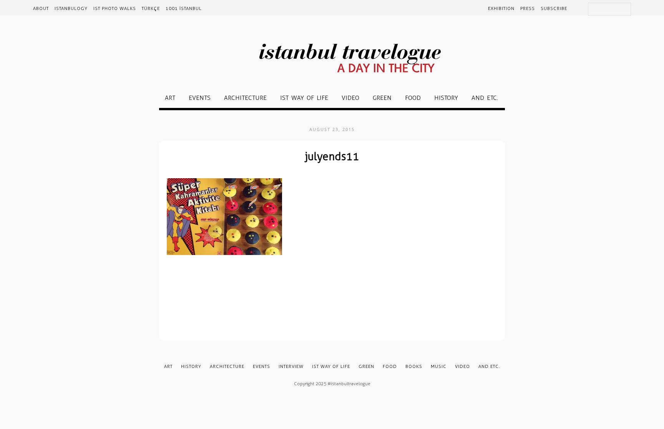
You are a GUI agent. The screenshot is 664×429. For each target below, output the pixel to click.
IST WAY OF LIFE (304, 97)
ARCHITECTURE (245, 97)
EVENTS (200, 97)
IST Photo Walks (114, 8)
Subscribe (554, 8)
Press (527, 8)
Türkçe (151, 8)
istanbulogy (71, 8)
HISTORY (446, 97)
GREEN (382, 97)
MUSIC (439, 366)
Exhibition (501, 8)
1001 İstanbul (184, 8)
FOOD (413, 97)
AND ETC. (484, 97)
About (41, 8)
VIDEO (350, 97)
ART (170, 97)
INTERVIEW (291, 366)
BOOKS (413, 366)
